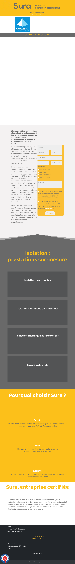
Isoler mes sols (43, 172)
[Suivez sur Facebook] (37, 557)
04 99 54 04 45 (37, 15)
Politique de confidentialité (17, 546)
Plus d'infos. (49, 208)
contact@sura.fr (37, 536)
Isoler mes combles (44, 169)
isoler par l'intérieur (44, 177)
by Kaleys (43, 562)
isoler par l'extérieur (44, 174)
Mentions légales (13, 544)
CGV (9, 548)
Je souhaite (41, 166)
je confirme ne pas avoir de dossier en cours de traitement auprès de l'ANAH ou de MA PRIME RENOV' (50, 194)
